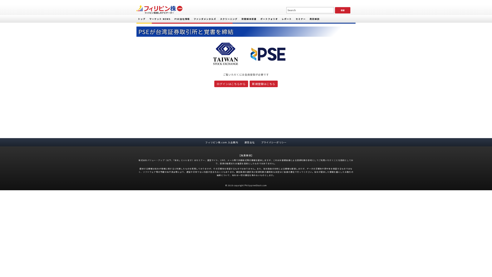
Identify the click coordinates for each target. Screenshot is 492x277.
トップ (141, 18)
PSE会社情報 (182, 18)
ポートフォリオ (269, 18)
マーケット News (159, 18)
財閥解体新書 (249, 18)
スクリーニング (229, 18)
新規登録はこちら (263, 84)
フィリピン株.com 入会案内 (221, 142)
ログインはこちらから (231, 84)
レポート (287, 18)
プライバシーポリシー (274, 142)
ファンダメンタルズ (205, 18)
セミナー (301, 18)
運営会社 (249, 142)
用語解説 (315, 18)
